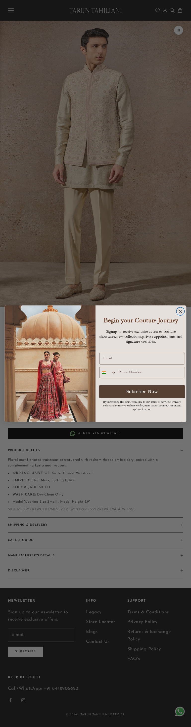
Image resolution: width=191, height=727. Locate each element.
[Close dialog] (180, 311)
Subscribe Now (142, 391)
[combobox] (107, 372)
